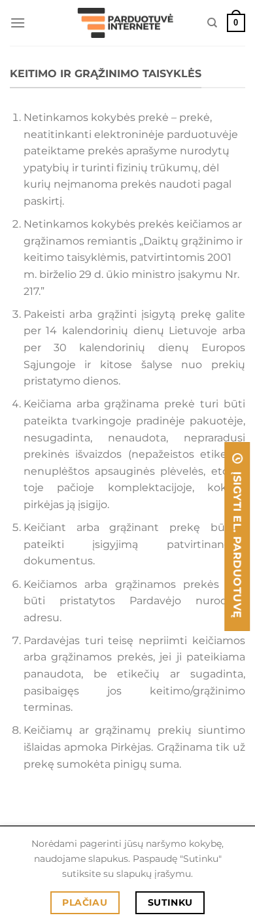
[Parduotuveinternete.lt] (127, 23)
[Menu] (18, 23)
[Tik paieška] (212, 22)
